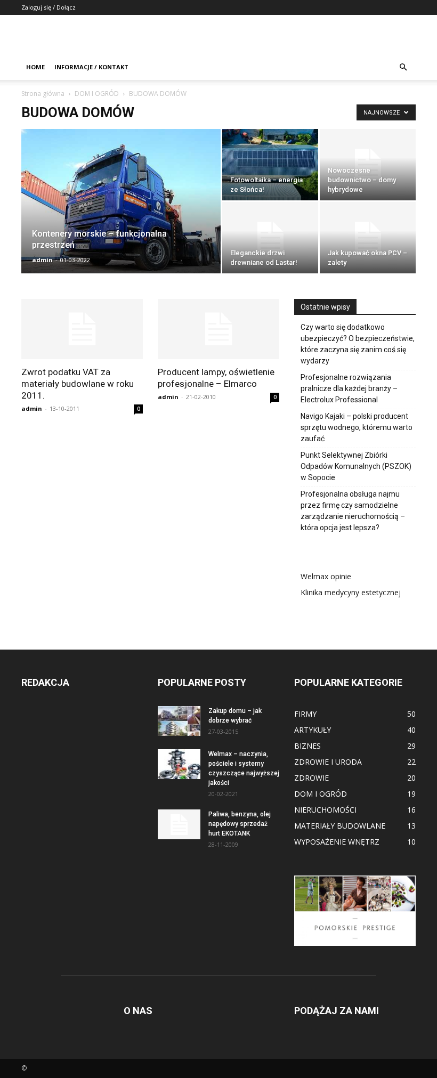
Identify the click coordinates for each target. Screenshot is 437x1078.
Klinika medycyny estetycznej (351, 592)
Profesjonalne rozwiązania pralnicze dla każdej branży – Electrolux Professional (349, 388)
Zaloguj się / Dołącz (48, 7)
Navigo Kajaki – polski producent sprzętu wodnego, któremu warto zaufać (356, 427)
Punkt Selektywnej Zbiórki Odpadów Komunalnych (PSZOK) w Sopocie (356, 466)
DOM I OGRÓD (97, 93)
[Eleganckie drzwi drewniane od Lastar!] (270, 237)
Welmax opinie (326, 576)
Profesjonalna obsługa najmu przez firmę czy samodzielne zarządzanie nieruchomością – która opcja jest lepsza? (353, 511)
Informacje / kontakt (91, 67)
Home (35, 67)
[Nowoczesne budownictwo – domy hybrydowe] (368, 164)
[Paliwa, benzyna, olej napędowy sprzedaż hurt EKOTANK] (179, 824)
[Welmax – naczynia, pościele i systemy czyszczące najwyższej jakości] (179, 764)
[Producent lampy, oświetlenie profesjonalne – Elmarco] (218, 329)
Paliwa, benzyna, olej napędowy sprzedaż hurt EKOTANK (239, 823)
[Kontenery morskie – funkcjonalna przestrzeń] (121, 213)
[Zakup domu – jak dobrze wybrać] (179, 721)
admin (42, 260)
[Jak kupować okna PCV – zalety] (368, 237)
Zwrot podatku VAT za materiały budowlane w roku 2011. (77, 384)
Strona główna (42, 93)
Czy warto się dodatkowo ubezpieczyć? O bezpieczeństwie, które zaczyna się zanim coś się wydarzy (358, 344)
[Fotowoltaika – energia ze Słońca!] (270, 164)
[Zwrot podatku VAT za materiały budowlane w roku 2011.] (82, 329)
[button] (403, 67)
